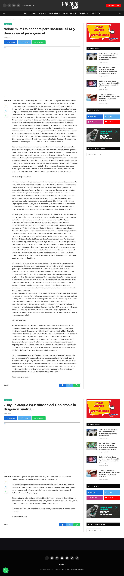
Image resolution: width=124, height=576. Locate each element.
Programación (69, 13)
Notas (41, 13)
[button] (6, 570)
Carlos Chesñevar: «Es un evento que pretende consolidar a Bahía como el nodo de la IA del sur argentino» (109, 84)
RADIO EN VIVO (113, 5)
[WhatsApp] (6, 116)
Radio (33, 13)
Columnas (53, 13)
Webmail (62, 564)
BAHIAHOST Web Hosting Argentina (72, 569)
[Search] (120, 13)
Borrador (8, 24)
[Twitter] (6, 111)
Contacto (95, 13)
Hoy (25, 13)
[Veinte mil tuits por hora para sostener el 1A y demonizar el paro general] (42, 71)
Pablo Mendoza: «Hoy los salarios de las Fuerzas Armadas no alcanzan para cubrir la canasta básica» (108, 70)
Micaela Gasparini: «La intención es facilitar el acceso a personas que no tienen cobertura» (109, 97)
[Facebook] (6, 106)
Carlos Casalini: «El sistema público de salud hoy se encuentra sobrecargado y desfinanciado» (108, 56)
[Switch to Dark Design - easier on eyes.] (117, 13)
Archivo (82, 13)
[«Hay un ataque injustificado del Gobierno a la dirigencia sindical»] (42, 447)
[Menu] (4, 13)
